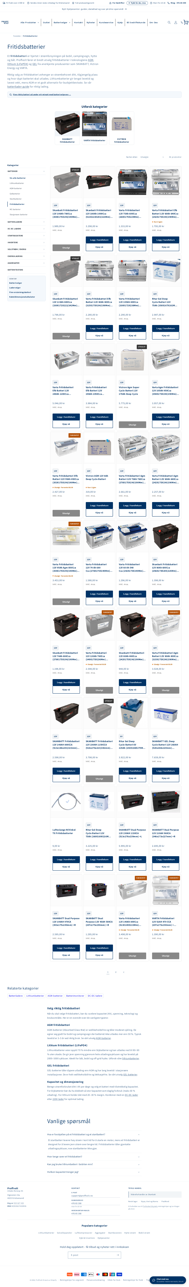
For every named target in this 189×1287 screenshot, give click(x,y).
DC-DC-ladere (95, 995)
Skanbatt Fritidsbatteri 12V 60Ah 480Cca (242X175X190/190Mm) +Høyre (131, 656)
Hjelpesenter (104, 1238)
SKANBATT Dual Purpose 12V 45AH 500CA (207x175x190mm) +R (99, 922)
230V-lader (58, 1099)
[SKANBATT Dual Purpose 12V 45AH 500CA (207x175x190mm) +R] (99, 890)
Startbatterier (15, 199)
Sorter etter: (132, 157)
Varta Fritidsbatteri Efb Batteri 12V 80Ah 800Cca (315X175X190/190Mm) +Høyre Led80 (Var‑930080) (99, 302)
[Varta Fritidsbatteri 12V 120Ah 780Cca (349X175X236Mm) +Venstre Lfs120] (99, 625)
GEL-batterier (130, 1074)
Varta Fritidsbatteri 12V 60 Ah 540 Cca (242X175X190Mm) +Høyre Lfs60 (131, 568)
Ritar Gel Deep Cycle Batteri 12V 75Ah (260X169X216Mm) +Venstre (99, 833)
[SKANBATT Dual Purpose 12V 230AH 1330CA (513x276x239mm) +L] (132, 802)
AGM (90, 60)
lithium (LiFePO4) (17, 64)
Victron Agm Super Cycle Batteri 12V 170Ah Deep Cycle (129, 390)
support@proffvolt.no (82, 1195)
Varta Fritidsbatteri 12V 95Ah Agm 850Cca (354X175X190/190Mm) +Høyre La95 (65, 568)
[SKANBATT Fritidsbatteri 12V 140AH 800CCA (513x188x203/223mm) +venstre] (66, 713)
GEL (34, 64)
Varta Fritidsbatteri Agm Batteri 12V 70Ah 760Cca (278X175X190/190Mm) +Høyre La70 (132, 479)
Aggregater (100, 1232)
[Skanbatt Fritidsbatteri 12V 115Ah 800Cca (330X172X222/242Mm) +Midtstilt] (66, 271)
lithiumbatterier (130, 1058)
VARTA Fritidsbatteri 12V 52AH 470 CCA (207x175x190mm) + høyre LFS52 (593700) (163, 922)
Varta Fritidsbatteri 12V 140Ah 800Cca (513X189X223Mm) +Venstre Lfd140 (129, 922)
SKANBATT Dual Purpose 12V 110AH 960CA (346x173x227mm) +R (165, 833)
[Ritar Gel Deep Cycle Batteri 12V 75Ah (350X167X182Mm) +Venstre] (166, 271)
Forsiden (17, 36)
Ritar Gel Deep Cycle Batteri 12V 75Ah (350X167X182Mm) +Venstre (165, 302)
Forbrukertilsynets (150, 1206)
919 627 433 (19, 1203)
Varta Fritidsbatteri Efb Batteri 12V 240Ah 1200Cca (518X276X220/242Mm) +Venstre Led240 (65, 391)
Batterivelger (15, 283)
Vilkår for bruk (114, 1280)
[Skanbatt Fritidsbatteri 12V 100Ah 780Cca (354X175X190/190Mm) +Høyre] (66, 182)
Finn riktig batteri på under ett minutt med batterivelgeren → (42, 94)
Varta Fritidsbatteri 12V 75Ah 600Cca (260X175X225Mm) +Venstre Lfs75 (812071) (132, 214)
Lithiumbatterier (17, 183)
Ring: (178, 3)
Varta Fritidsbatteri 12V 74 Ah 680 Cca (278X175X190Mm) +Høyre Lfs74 (98, 568)
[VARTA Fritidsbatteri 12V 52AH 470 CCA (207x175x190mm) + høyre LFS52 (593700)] (166, 890)
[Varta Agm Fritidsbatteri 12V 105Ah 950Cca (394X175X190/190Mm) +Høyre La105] (166, 359)
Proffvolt (39, 1280)
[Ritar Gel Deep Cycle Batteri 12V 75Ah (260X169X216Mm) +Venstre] (99, 802)
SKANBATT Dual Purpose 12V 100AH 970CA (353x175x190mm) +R (66, 922)
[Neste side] (124, 972)
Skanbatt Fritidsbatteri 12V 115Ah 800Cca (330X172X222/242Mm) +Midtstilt (65, 302)
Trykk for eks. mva (138, 3)
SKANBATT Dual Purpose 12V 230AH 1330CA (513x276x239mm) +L (132, 833)
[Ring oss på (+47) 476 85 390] (182, 22)
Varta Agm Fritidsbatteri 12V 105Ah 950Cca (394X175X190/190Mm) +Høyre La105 (165, 391)
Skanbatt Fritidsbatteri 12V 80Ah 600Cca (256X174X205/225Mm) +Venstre (164, 568)
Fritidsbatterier (17, 204)
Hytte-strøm (130, 1232)
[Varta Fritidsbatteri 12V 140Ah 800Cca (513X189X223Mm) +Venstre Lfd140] (132, 890)
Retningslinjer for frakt (133, 1280)
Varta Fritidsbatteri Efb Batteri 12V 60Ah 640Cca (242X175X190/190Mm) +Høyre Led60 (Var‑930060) (165, 214)
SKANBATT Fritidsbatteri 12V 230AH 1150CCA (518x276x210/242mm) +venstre (99, 745)
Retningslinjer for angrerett (72, 1280)
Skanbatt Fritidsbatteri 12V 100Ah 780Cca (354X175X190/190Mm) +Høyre (65, 214)
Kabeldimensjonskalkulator (22, 297)
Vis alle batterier (18, 178)
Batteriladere (16, 995)
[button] (169, 22)
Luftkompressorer (83, 1232)
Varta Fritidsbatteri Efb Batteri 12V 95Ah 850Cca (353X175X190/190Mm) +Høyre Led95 (66, 479)
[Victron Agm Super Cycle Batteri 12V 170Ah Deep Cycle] (132, 359)
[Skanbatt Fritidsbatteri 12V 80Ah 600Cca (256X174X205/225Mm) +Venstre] (166, 536)
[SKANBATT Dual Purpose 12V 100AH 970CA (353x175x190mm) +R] (66, 890)
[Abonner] (117, 1255)
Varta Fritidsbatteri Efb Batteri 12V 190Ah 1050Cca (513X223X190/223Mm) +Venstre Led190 (98, 391)
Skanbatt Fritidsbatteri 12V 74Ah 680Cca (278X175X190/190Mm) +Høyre (65, 656)
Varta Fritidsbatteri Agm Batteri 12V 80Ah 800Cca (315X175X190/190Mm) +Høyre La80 (165, 656)
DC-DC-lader (131, 1094)
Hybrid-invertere (87, 1238)
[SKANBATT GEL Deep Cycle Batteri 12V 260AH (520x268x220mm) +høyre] (166, 713)
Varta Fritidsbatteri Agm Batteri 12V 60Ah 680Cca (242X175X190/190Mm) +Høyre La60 (165, 479)
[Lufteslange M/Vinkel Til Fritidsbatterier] (66, 802)
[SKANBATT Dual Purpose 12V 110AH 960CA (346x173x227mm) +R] (166, 802)
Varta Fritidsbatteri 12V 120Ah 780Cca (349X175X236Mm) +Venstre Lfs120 (96, 656)
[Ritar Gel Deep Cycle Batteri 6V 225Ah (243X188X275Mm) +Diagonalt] (132, 713)
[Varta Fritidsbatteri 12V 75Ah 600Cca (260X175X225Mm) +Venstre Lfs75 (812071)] (132, 182)
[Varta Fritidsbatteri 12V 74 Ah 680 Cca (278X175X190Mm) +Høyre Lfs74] (99, 536)
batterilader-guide (18, 86)
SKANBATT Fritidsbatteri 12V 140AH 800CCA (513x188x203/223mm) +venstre (66, 745)
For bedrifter (118, 3)
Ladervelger (15, 287)
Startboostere (115, 1232)
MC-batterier (15, 209)
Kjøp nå (99, 247)
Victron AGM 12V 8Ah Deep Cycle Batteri (97, 477)
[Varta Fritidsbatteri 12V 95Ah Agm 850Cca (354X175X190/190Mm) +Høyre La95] (66, 536)
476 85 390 (76, 1203)
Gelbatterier (15, 193)
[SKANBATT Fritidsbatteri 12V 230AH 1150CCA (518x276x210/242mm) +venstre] (99, 713)
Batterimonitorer (75, 995)
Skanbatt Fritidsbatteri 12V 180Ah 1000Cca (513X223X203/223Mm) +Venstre (98, 214)
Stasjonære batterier (18, 214)
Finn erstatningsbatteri (20, 292)
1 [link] (108, 972)
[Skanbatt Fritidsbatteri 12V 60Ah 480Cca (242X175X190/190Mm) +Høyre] (132, 625)
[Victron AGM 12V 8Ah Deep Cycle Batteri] (99, 447)
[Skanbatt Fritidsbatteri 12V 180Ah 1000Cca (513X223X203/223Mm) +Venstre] (99, 182)
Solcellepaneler (64, 1232)
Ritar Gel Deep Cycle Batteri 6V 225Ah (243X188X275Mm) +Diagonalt (132, 745)
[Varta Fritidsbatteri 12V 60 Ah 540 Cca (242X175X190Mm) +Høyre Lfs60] (132, 536)
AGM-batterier (16, 188)
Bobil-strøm (144, 1232)
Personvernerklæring (96, 1280)
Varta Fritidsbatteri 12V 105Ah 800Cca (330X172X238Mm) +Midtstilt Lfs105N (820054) (129, 302)
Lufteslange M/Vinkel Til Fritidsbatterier (64, 831)
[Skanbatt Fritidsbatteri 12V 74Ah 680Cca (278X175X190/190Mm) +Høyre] (66, 625)
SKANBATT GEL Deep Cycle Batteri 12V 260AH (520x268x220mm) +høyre (165, 745)
